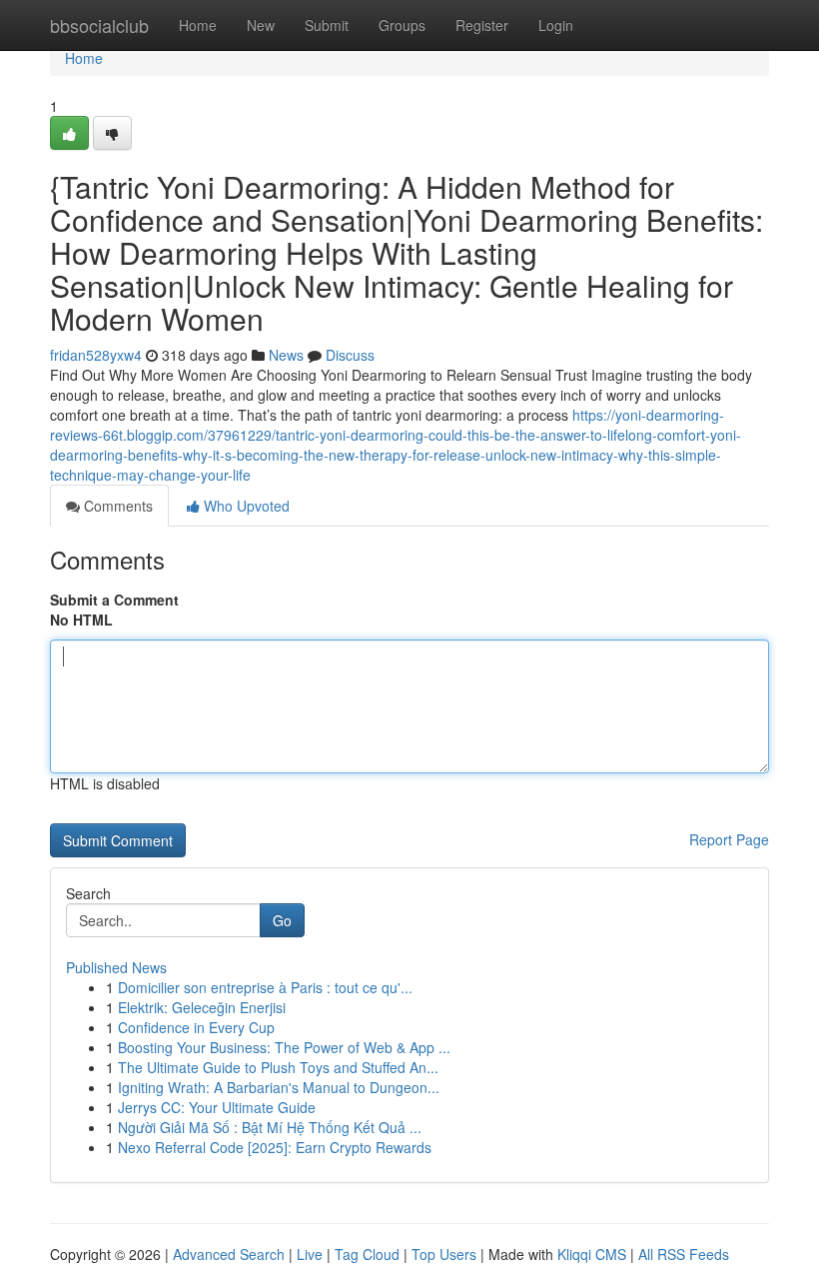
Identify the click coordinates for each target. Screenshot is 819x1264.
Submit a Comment (114, 600)
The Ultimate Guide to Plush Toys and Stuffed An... (278, 1067)
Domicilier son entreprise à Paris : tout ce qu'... (265, 987)
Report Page (729, 839)
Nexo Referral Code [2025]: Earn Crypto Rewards (274, 1147)
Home (198, 25)
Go (282, 920)
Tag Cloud (367, 1254)
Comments (116, 506)
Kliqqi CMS (591, 1254)
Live (310, 1254)
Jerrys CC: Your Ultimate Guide (217, 1107)
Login (555, 25)
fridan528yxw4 (96, 355)
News (286, 355)
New (261, 25)
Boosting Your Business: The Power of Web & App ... (284, 1047)
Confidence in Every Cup (196, 1027)
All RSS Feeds (683, 1254)
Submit (327, 25)
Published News (116, 967)
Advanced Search (229, 1254)
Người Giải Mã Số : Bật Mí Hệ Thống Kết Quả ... (269, 1127)
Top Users (443, 1254)
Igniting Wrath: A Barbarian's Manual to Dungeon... (278, 1087)
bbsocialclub (99, 25)
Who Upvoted (245, 506)
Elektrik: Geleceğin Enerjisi (202, 1007)
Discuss (350, 355)
